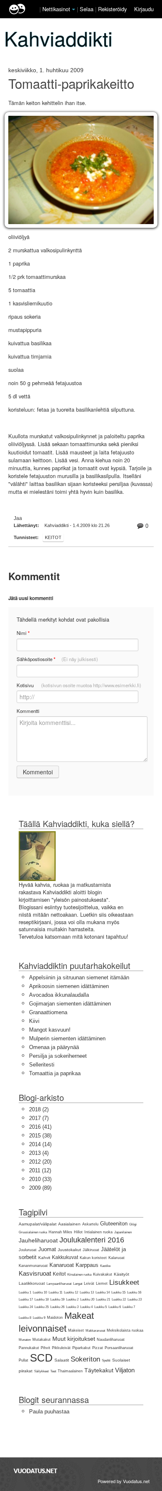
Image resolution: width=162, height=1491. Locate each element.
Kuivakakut (102, 1274)
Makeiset (76, 1330)
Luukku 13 (87, 1292)
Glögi (133, 1224)
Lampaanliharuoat (59, 1284)
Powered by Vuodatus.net (124, 1481)
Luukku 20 (87, 1299)
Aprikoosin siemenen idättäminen (69, 986)
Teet (53, 1371)
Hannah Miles (60, 1232)
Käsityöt (121, 1274)
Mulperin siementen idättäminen (67, 1038)
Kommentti (28, 711)
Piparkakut (81, 1348)
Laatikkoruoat (32, 1283)
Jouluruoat (28, 1250)
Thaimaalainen (70, 1371)
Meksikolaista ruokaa (125, 1330)
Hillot (78, 1232)
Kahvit (44, 1257)
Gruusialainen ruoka (33, 1232)
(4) (39, 1153)
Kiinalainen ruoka (79, 1274)
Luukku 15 (118, 1292)
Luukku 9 (39, 1318)
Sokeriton (85, 1359)
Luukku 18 (41, 1299)
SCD (41, 1358)
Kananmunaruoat (33, 1266)
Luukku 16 (134, 1292)
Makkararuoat (95, 1330)
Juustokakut (69, 1249)
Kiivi (34, 1021)
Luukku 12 (71, 1292)
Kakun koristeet (93, 1258)
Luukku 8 (25, 1318)
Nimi (23, 633)
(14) (40, 1144)
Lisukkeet (124, 1282)
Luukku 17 (26, 1299)
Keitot (53, 537)
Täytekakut (98, 1370)
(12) (40, 1170)
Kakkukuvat (65, 1257)
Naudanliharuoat (111, 1339)
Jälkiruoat (91, 1250)
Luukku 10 (40, 1292)
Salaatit (61, 1360)
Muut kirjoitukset (73, 1338)
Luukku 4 (86, 1307)
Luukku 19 (57, 1299)
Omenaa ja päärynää (54, 1047)
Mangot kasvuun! (50, 1030)
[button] (73, 9)
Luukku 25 (41, 1307)
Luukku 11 (55, 1292)
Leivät (89, 1283)
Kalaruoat (116, 1258)
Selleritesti (41, 1065)
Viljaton (125, 1370)
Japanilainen (123, 1232)
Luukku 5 (100, 1307)
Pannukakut (29, 1348)
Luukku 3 (72, 1307)
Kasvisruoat (35, 1273)
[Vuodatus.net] (35, 1471)
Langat (77, 1284)
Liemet (102, 1283)
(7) (39, 1118)
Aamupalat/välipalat (37, 1224)
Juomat (47, 1249)
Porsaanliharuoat (119, 1348)
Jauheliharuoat (38, 1240)
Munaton (25, 1340)
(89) (40, 1188)
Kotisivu (79, 685)
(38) (40, 1135)
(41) (40, 1127)
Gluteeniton (114, 1223)
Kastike (105, 1266)
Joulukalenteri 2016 (91, 1240)
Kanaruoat (61, 1265)
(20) (40, 1162)
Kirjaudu (144, 9)
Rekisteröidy (112, 9)
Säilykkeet (41, 1371)
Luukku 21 (103, 1299)
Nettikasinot (56, 9)
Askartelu (90, 1224)
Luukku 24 (26, 1307)
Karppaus (87, 1265)
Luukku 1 (25, 1292)
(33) (40, 1179)
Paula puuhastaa (49, 1411)
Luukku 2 (72, 1299)
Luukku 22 (119, 1299)
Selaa (87, 9)
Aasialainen (69, 1224)
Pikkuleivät (61, 1348)
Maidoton (55, 1317)
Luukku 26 (57, 1307)
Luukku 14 (103, 1292)
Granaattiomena (48, 1012)
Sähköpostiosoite (57, 659)
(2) (39, 1109)
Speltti (106, 1360)
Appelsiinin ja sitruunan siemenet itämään (79, 977)
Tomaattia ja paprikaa (55, 1073)
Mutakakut (41, 1339)
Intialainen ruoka (98, 1232)
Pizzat (97, 1348)
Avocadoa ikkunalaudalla (59, 995)
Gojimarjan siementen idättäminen (70, 1004)
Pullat (23, 1360)
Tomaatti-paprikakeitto (71, 83)
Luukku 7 (129, 1307)
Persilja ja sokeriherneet (58, 1056)
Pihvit (45, 1348)
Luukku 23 (135, 1299)
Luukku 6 (114, 1307)
